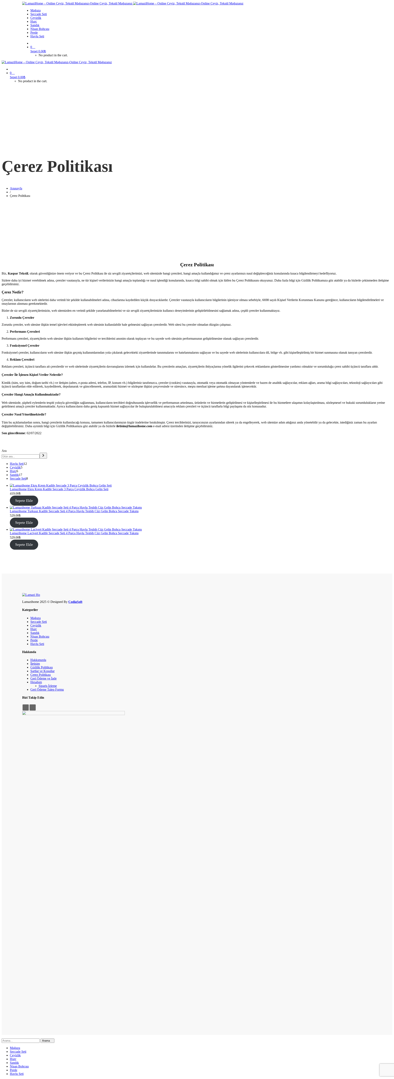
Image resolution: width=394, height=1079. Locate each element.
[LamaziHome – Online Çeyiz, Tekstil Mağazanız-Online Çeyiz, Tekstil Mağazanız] (77, 3)
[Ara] (43, 456)
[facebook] (26, 707)
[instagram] (33, 707)
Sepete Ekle (24, 501)
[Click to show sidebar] (3, 447)
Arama (46, 1040)
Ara (4, 450)
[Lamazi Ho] (31, 595)
